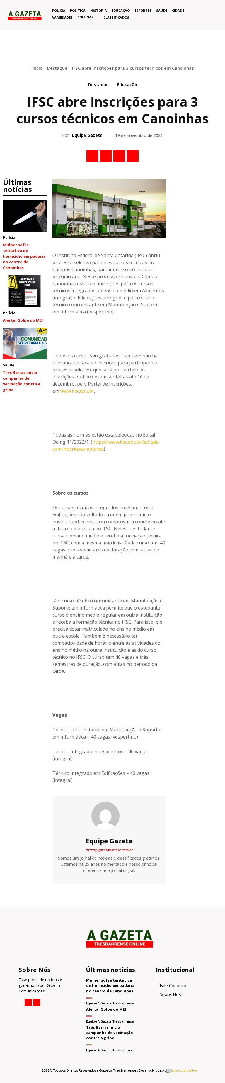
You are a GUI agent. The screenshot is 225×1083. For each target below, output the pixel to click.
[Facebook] (92, 156)
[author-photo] (89, 998)
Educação (127, 84)
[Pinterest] (119, 156)
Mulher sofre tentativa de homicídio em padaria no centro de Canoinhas (24, 256)
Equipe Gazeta (87, 135)
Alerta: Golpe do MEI (23, 320)
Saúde (8, 365)
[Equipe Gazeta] (109, 816)
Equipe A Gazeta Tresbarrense (110, 1003)
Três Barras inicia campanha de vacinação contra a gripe (21, 381)
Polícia (9, 237)
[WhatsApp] (133, 156)
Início (36, 68)
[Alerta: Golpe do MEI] (25, 291)
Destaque (57, 68)
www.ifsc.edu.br (77, 391)
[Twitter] (106, 156)
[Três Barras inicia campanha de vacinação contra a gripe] (25, 343)
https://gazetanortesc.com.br (109, 850)
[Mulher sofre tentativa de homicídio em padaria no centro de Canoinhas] (25, 216)
